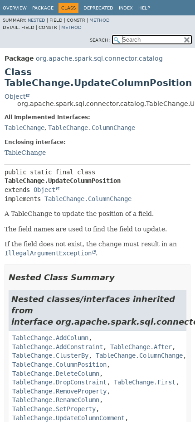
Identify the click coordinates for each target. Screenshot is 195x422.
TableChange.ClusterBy (50, 355)
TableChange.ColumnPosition (59, 364)
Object (15, 96)
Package (43, 7)
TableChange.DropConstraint (59, 382)
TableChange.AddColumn (50, 337)
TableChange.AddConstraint (57, 346)
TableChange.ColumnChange (91, 127)
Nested (36, 20)
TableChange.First (145, 382)
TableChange (24, 127)
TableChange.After (141, 346)
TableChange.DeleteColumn (55, 373)
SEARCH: (100, 40)
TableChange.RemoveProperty (59, 391)
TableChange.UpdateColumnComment (68, 418)
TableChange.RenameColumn (55, 399)
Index (126, 7)
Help (144, 7)
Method (99, 20)
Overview (15, 7)
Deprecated (98, 7)
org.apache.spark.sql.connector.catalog (99, 58)
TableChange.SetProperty (54, 408)
